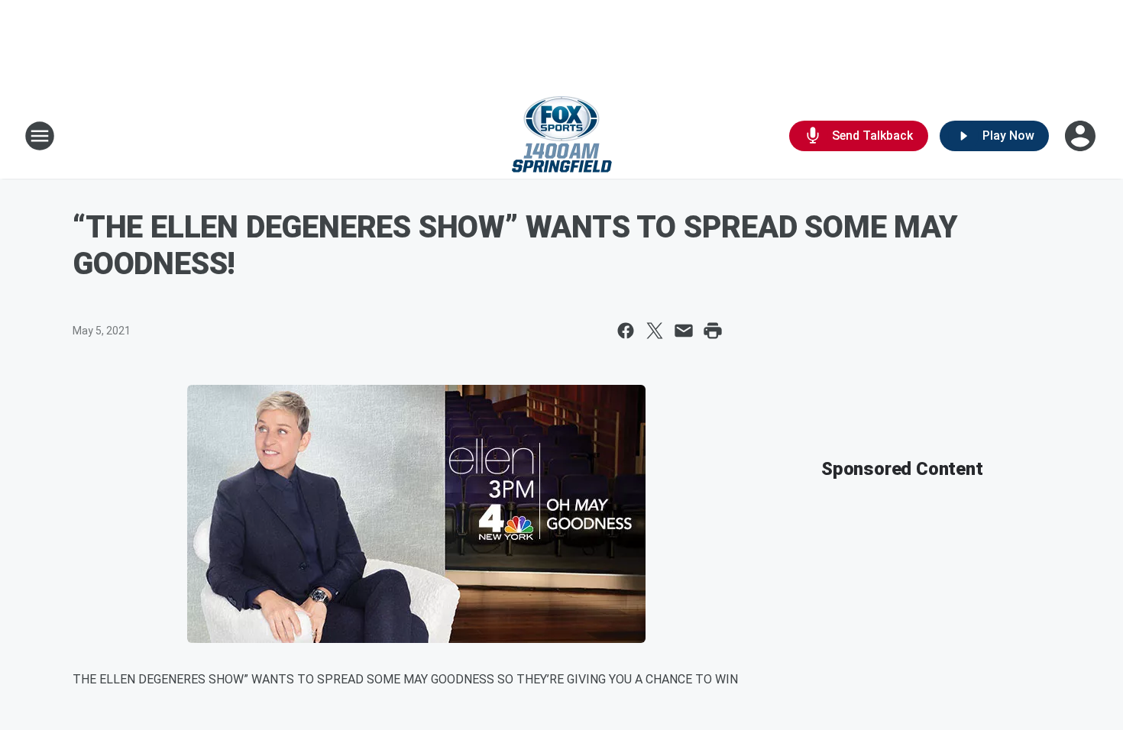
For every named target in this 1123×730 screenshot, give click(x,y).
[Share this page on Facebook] (625, 330)
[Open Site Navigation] (39, 136)
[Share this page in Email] (683, 330)
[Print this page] (712, 330)
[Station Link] (562, 136)
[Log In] (1082, 136)
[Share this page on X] (654, 330)
